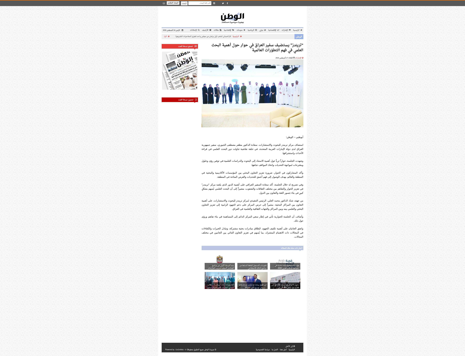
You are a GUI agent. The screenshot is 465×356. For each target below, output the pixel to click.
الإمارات (285, 30)
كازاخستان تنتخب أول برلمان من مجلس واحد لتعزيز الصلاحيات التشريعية (224, 36)
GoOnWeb (179, 349)
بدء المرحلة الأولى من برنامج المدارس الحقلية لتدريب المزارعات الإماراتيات (221, 268)
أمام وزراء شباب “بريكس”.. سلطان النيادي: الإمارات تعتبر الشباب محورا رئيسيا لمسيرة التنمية (220, 287)
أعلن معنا (283, 349)
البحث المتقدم (173, 3)
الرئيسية (296, 30)
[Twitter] (223, 3)
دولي (261, 30)
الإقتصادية (272, 30)
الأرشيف (205, 30)
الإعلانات (193, 30)
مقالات (216, 30)
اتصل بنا (275, 349)
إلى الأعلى (289, 346)
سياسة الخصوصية (263, 349)
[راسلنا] (164, 3)
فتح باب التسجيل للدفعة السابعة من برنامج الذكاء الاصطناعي (253, 267)
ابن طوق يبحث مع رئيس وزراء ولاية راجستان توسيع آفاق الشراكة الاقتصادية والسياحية (252, 287)
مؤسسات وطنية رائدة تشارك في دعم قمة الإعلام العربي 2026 (287, 267)
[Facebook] (227, 3)
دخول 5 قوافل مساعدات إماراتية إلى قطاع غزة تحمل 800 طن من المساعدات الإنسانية (285, 287)
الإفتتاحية (228, 30)
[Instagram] (214, 3)
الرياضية (251, 30)
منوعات (240, 30)
